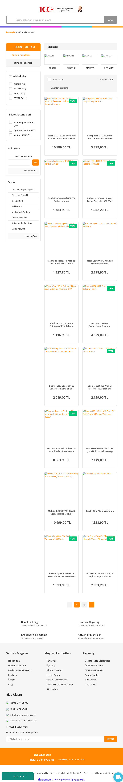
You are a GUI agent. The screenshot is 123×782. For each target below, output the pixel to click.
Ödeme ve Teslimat (94, 665)
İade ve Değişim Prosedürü (59, 684)
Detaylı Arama (30, 170)
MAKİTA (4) (19, 93)
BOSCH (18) (19, 84)
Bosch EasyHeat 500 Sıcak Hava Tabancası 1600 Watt (61, 575)
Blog (10, 684)
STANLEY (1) (20, 98)
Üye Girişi (51, 665)
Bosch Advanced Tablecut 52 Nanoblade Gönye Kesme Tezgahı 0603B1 (61, 450)
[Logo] (61, 9)
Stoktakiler (58, 79)
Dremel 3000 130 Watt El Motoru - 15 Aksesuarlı (100, 387)
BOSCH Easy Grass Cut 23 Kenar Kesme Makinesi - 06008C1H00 (61, 387)
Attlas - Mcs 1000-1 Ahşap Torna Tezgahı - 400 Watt (99, 199)
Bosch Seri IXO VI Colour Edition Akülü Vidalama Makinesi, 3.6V (61, 325)
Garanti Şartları (92, 675)
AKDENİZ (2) (20, 88)
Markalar (12, 675)
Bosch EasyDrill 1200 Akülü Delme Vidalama (99, 262)
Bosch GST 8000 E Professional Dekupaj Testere (99, 325)
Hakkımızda (14, 660)
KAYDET (110, 739)
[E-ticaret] (61, 779)
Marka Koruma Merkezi (19, 670)
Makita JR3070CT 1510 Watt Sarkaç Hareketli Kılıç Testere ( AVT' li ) (61, 512)
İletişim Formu (53, 675)
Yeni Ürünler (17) (22, 134)
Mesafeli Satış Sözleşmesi (97, 660)
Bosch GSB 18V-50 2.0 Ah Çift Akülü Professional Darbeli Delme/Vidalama (62, 137)
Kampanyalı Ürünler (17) (24, 124)
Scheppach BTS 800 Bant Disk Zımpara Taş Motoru (99, 137)
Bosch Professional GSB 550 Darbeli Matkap (61, 199)
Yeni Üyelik (51, 660)
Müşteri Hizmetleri (17, 665)
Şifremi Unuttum (54, 670)
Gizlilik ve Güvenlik (94, 670)
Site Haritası (52, 689)
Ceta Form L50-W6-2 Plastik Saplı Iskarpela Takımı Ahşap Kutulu (99, 575)
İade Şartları (90, 679)
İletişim (11, 679)
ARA (110, 19)
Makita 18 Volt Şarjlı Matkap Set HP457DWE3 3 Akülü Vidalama (61, 262)
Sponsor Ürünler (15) (24, 130)
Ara (35, 162)
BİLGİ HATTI (19, 776)
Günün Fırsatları (26, 32)
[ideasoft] (44, 779)
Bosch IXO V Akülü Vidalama (100, 510)
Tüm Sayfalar (31, 236)
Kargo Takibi (91, 684)
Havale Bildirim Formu (56, 679)
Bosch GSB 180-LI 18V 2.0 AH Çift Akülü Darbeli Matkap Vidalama (100, 450)
